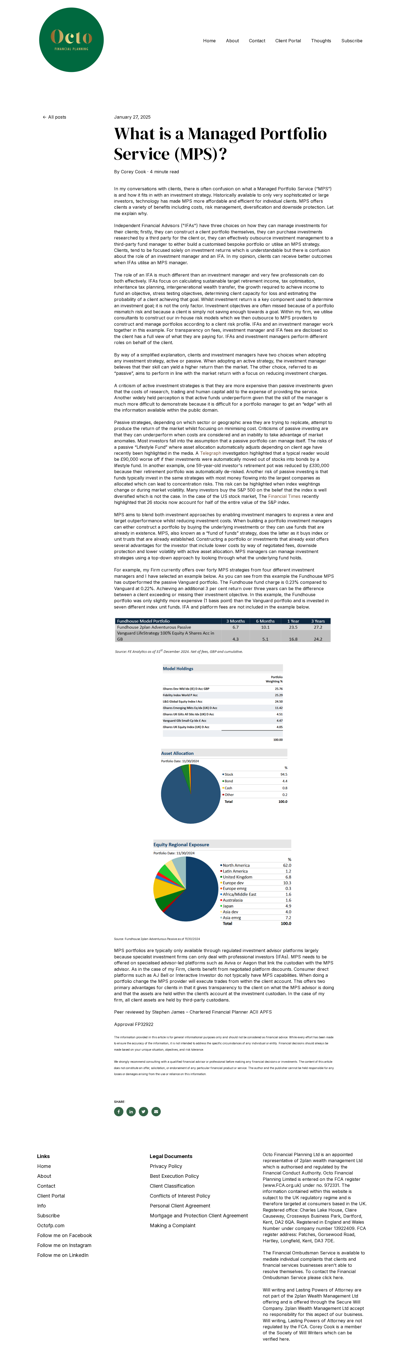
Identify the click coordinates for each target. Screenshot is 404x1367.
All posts (57, 117)
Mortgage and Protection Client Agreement (199, 1215)
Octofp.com (51, 1225)
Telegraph (210, 453)
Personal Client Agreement (180, 1206)
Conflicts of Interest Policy (180, 1196)
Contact (257, 40)
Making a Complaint (172, 1225)
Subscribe (352, 40)
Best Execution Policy (174, 1176)
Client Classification (172, 1186)
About (232, 40)
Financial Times (284, 496)
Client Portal (288, 40)
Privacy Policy (166, 1166)
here (338, 1277)
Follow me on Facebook (64, 1235)
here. (284, 1339)
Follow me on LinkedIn (62, 1255)
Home (209, 40)
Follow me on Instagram (64, 1245)
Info (41, 1206)
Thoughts (321, 40)
